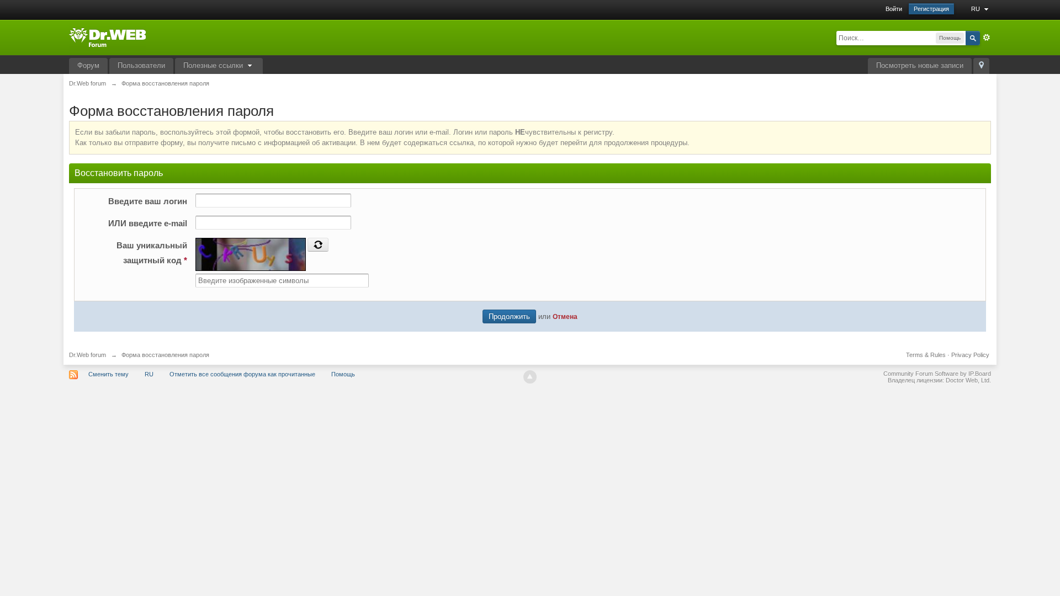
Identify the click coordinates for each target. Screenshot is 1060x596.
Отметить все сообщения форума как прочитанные (242, 374)
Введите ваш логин (147, 201)
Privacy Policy (970, 355)
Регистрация (931, 9)
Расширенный (986, 37)
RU (976, 9)
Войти (894, 9)
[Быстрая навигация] (981, 66)
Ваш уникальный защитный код (151, 253)
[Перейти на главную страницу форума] (107, 37)
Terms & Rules (926, 355)
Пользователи (141, 65)
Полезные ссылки (214, 65)
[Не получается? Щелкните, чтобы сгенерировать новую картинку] (318, 244)
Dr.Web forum (87, 355)
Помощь (343, 374)
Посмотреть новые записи (919, 65)
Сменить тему (108, 374)
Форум (88, 65)
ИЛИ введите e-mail (147, 223)
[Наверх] (530, 377)
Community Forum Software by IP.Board (937, 373)
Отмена (565, 316)
